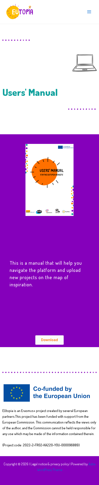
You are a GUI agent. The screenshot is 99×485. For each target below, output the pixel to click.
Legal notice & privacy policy (50, 464)
